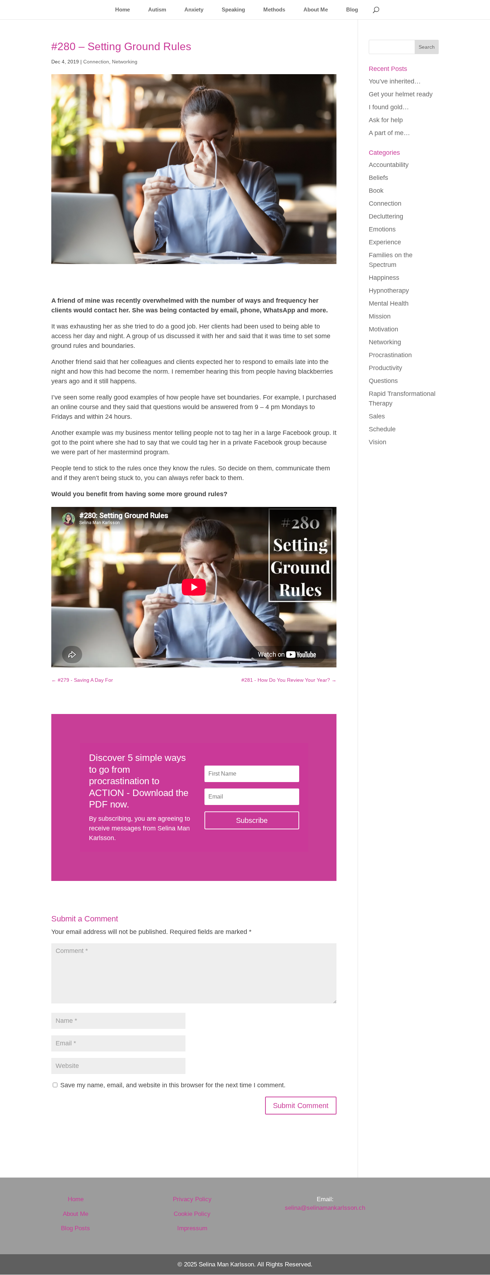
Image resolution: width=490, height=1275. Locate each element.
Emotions (382, 229)
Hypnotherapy (389, 290)
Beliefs (378, 177)
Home (122, 10)
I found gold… (389, 107)
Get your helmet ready (401, 94)
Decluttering (386, 216)
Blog (352, 10)
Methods (274, 10)
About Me (315, 10)
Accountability (389, 164)
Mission (380, 316)
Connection (96, 61)
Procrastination (390, 355)
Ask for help (386, 120)
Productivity (385, 368)
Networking (124, 61)
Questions (383, 380)
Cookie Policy (192, 1214)
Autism (157, 10)
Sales (377, 416)
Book (376, 190)
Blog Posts (75, 1228)
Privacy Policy (192, 1199)
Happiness (384, 277)
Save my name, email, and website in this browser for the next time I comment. (173, 1085)
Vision (377, 442)
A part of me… (389, 132)
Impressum (192, 1228)
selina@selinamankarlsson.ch (325, 1207)
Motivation (383, 329)
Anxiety (193, 10)
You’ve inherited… (395, 81)
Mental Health (389, 303)
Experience (385, 242)
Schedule (382, 429)
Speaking (233, 10)
